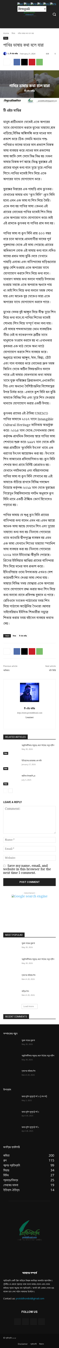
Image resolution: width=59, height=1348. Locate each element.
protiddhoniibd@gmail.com (30, 1298)
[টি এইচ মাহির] (5, 53)
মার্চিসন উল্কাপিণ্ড (29, 775)
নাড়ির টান (25, 991)
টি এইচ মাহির (14, 53)
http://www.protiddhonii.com (29, 713)
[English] (34, 4)
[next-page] (11, 791)
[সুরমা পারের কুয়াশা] (11, 947)
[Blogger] (17, 1321)
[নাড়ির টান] (11, 995)
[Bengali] (27, 4)
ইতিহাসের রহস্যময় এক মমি (31, 760)
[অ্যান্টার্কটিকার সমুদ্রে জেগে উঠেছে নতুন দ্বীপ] (11, 749)
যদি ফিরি (52, 670)
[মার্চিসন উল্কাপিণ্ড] (11, 779)
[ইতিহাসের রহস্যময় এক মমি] (11, 764)
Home (6, 33)
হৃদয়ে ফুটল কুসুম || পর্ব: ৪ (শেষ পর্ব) (34, 1096)
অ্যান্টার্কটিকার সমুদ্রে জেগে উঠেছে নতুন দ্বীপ (38, 745)
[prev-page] (5, 791)
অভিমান (6, 670)
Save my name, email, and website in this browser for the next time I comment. (27, 869)
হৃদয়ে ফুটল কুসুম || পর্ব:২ (30, 1127)
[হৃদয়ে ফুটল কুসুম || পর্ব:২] (11, 1131)
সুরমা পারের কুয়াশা (28, 943)
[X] (24, 62)
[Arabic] (20, 4)
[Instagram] (33, 1321)
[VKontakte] (41, 1321)
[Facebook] (17, 62)
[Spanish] (53, 4)
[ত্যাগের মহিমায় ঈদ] (11, 979)
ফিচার (13, 33)
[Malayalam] (46, 4)
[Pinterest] (32, 62)
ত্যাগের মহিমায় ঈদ (28, 975)
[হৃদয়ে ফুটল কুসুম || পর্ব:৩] (11, 1115)
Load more (28, 1006)
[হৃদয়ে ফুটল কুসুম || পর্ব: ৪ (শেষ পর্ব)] (11, 1100)
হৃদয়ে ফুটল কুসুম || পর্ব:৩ (30, 1111)
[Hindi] (40, 4)
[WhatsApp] (39, 62)
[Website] (29, 723)
